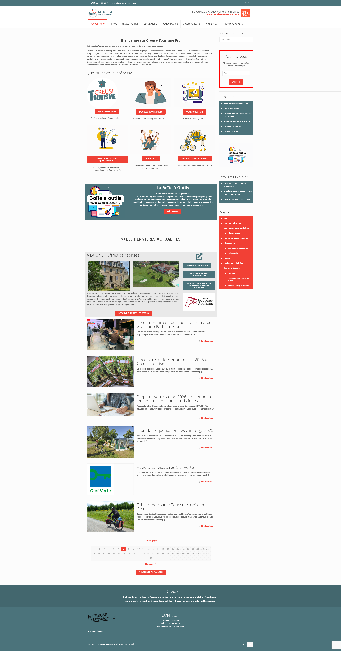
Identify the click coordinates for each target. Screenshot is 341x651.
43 (183, 553)
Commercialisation (232, 223)
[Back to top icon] (250, 644)
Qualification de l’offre (233, 263)
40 (168, 553)
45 (193, 553)
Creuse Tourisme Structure (236, 238)
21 (193, 549)
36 (148, 553)
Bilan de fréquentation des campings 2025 (175, 430)
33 (133, 553)
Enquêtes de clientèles (238, 248)
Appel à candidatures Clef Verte (165, 467)
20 (188, 549)
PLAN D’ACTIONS (231, 108)
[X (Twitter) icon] (249, 3)
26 (99, 553)
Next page (150, 564)
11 (143, 549)
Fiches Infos (233, 253)
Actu (226, 218)
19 (183, 549)
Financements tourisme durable (238, 279)
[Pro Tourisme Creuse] (100, 13)
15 (163, 549)
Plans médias (234, 233)
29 (114, 553)
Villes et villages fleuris (238, 285)
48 (207, 553)
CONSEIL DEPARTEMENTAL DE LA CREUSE (237, 115)
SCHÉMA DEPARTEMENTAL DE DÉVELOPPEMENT (238, 193)
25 (94, 553)
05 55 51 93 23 (99, 3)
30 (119, 553)
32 (128, 553)
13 (153, 549)
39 (163, 553)
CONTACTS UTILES (232, 126)
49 (151, 558)
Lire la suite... (207, 341)
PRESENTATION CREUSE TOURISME (235, 185)
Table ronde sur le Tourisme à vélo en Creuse (171, 506)
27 (104, 553)
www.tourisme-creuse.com (236, 103)
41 (173, 553)
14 (158, 549)
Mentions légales (95, 631)
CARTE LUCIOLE (231, 132)
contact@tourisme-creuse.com (123, 3)
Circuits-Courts (235, 273)
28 (109, 553)
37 (153, 553)
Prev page (152, 540)
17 (173, 549)
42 (178, 553)
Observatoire (229, 243)
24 (207, 549)
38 (158, 553)
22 (197, 549)
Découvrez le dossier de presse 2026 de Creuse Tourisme (173, 361)
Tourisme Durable (232, 268)
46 (197, 553)
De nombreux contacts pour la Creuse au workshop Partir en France (174, 324)
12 (148, 549)
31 (124, 553)
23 (202, 549)
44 (188, 553)
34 (138, 553)
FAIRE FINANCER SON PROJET (237, 121)
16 (168, 549)
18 (178, 549)
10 (138, 549)
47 (202, 553)
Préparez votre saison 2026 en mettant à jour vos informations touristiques (174, 398)
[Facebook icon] (245, 3)
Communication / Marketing (236, 228)
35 (143, 553)
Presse (227, 258)
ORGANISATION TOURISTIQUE (237, 199)
